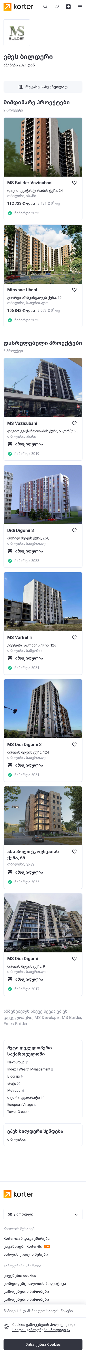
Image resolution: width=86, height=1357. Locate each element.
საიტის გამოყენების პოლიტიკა (41, 1330)
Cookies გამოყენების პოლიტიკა (40, 1325)
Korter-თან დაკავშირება (27, 1238)
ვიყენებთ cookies (20, 1276)
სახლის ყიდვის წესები (26, 1254)
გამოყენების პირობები (26, 1291)
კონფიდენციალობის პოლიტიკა (35, 1284)
